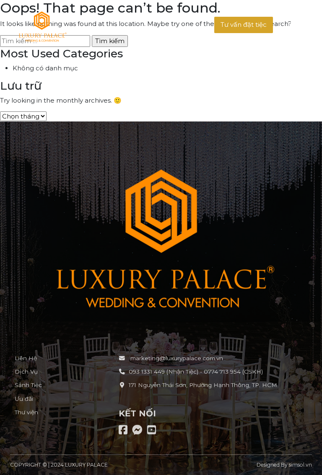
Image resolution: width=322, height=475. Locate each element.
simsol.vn (300, 465)
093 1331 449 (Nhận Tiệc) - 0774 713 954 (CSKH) (196, 371)
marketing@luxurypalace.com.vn (176, 358)
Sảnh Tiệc (28, 385)
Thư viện (26, 412)
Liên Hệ (26, 358)
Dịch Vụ (26, 371)
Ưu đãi (24, 398)
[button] (243, 25)
